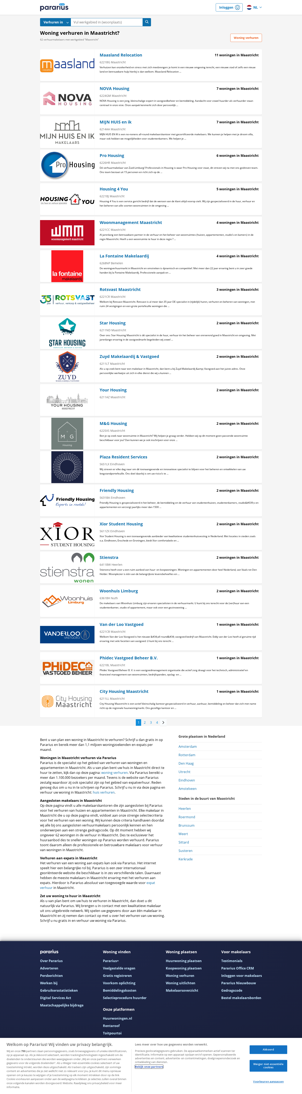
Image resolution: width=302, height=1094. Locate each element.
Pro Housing (112, 155)
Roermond (187, 817)
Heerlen (185, 808)
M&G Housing (113, 423)
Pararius (54, 7)
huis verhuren (104, 792)
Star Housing (113, 323)
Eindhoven (187, 780)
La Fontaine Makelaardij (124, 256)
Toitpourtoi (112, 1033)
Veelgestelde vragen (119, 968)
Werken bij (49, 983)
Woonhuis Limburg (119, 591)
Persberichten (51, 975)
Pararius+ (111, 961)
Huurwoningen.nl (117, 1018)
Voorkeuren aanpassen (268, 1082)
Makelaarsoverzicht (182, 990)
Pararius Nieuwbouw (238, 983)
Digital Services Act (55, 998)
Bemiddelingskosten (119, 990)
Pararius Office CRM (237, 968)
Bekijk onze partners (149, 1067)
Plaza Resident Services (123, 457)
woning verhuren (114, 772)
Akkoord (268, 1049)
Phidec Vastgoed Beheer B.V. (129, 658)
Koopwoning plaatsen (184, 968)
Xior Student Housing (121, 524)
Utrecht (184, 772)
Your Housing (113, 390)
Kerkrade (186, 859)
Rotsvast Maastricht (120, 289)
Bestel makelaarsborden (241, 998)
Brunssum (187, 825)
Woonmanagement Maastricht (131, 222)
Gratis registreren (117, 975)
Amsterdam (188, 746)
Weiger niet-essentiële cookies (268, 1065)
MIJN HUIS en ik (115, 122)
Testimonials (231, 961)
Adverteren (49, 968)
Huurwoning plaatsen (184, 961)
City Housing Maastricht (124, 691)
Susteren (185, 850)
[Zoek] (147, 22)
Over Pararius (51, 961)
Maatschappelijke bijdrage (61, 1005)
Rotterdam (187, 755)
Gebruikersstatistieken (59, 990)
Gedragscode (231, 990)
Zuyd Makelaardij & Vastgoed (129, 356)
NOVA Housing (114, 88)
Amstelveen (188, 788)
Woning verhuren (180, 975)
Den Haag (186, 763)
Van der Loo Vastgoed (122, 624)
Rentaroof (111, 1026)
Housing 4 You (114, 189)
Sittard (184, 842)
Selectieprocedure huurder (124, 998)
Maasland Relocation (121, 55)
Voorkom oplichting (119, 983)
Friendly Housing (117, 490)
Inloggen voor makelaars (241, 975)
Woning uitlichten (180, 983)
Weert (183, 834)
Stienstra (109, 557)
